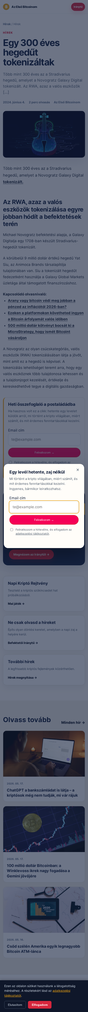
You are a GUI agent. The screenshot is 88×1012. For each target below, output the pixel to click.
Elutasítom (15, 1004)
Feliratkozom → (44, 519)
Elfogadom (40, 1004)
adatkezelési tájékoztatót (32, 533)
